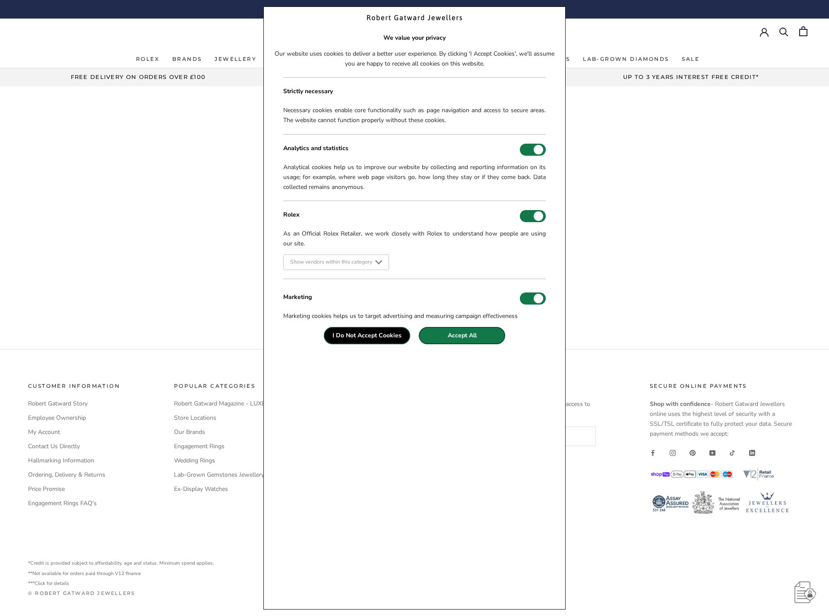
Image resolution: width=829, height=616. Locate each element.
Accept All (462, 335)
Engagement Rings (199, 446)
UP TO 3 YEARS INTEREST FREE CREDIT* (691, 76)
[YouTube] (712, 452)
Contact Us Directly (54, 446)
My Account (44, 432)
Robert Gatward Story (58, 403)
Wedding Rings (194, 460)
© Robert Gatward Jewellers (81, 593)
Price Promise (46, 489)
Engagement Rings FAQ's (62, 503)
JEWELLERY (235, 59)
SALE (690, 59)
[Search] (783, 31)
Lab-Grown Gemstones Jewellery (219, 475)
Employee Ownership (57, 418)
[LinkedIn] (752, 452)
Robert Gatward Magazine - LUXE (219, 403)
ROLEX (147, 59)
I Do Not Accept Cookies (367, 335)
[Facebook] (653, 452)
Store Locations (195, 418)
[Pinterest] (693, 452)
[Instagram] (673, 452)
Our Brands (189, 432)
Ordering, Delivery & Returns (66, 475)
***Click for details (48, 583)
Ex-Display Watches (201, 489)
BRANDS (187, 59)
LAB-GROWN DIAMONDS (626, 59)
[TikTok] (732, 452)
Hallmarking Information (61, 460)
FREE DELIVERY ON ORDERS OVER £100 (138, 76)
